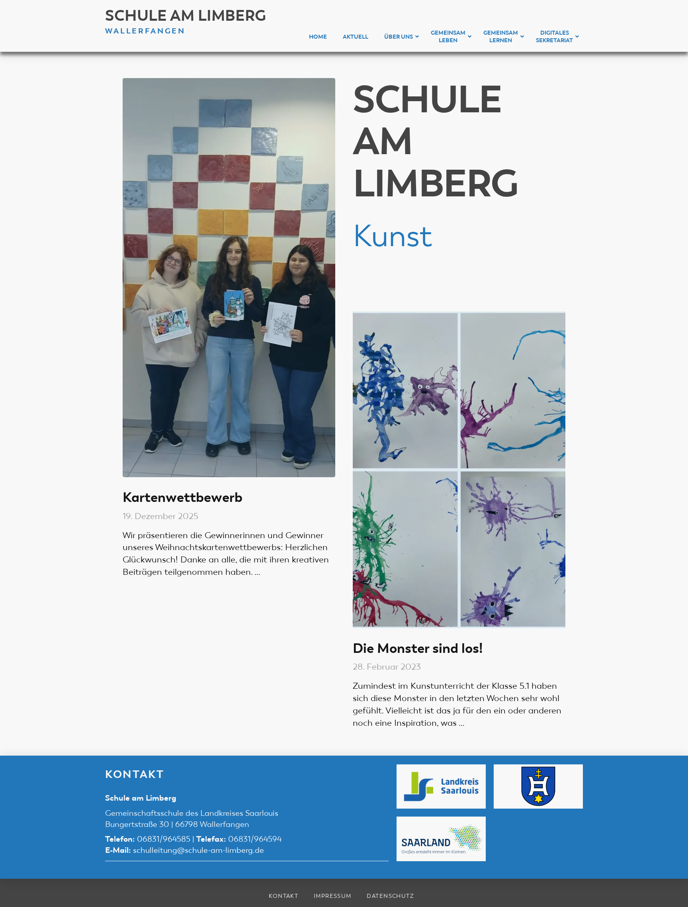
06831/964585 (163, 839)
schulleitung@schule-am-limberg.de (198, 850)
